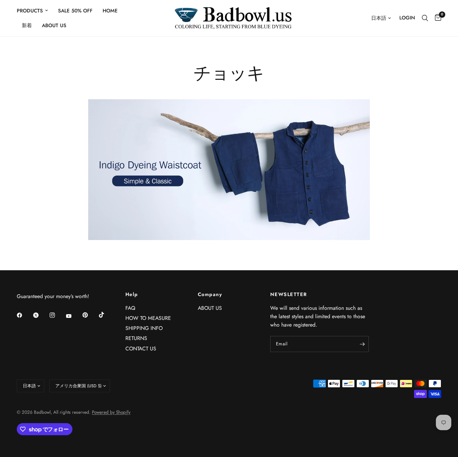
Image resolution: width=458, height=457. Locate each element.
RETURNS (136, 338)
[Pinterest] (89, 315)
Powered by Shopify (111, 412)
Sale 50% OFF (75, 10)
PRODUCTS (30, 10)
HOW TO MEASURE (148, 318)
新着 (27, 25)
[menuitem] (35, 10)
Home (110, 10)
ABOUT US (54, 25)
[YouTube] (73, 316)
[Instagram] (57, 315)
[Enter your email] (362, 344)
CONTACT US (140, 348)
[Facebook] (24, 315)
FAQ (130, 308)
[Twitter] (40, 315)
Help (131, 294)
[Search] (425, 18)
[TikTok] (106, 314)
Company (210, 294)
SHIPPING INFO (144, 328)
